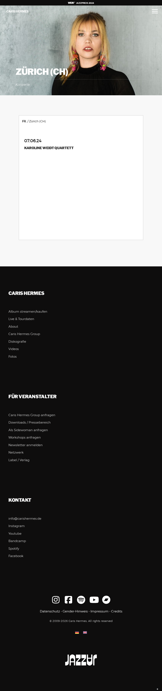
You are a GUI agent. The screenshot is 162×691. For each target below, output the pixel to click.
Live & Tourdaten (21, 319)
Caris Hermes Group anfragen (31, 415)
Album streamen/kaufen (27, 311)
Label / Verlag (19, 460)
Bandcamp (17, 541)
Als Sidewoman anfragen (28, 430)
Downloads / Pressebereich (29, 422)
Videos (13, 349)
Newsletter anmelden (25, 445)
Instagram (16, 526)
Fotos (12, 356)
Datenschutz (50, 611)
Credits (116, 611)
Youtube (15, 534)
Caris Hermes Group (24, 334)
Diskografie (17, 341)
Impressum (99, 611)
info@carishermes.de (24, 519)
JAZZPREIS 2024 (85, 3)
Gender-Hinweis (75, 611)
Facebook (15, 556)
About (13, 326)
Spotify (13, 549)
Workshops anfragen (24, 437)
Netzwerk (16, 452)
